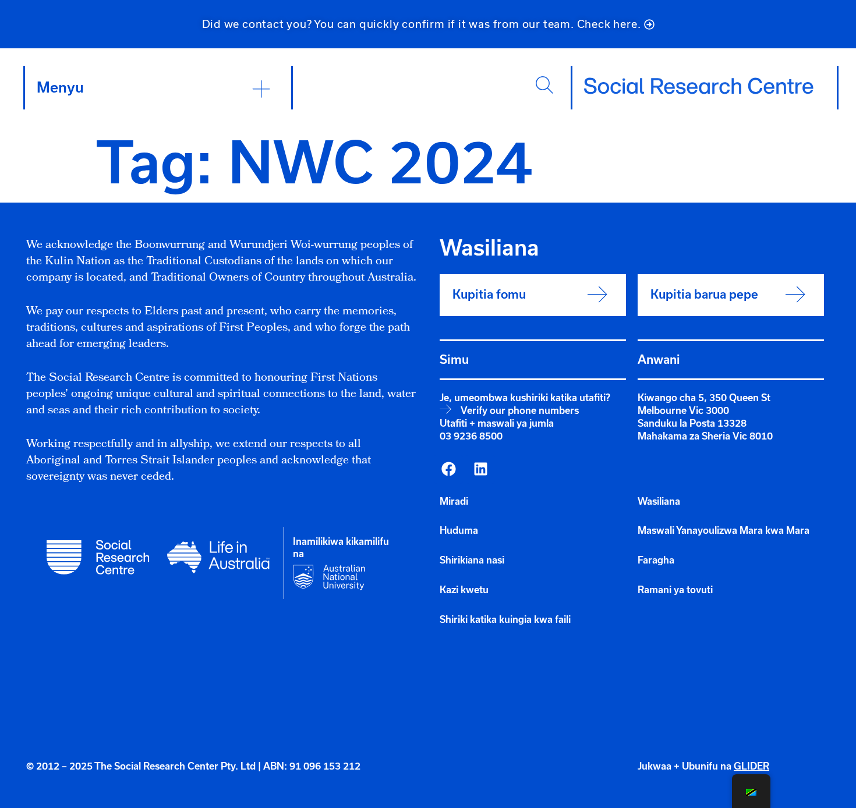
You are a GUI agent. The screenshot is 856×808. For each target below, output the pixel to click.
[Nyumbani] (698, 86)
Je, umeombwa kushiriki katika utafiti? (525, 397)
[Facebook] (448, 469)
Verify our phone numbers (520, 410)
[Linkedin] (480, 469)
